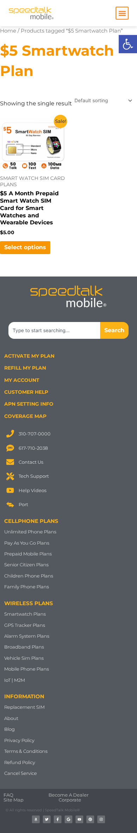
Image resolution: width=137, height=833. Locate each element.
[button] (122, 13)
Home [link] (8, 31)
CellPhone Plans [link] (31, 521)
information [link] (24, 696)
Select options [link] (25, 247)
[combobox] (54, 330)
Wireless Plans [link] (28, 603)
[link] (128, 44)
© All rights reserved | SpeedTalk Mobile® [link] (43, 810)
